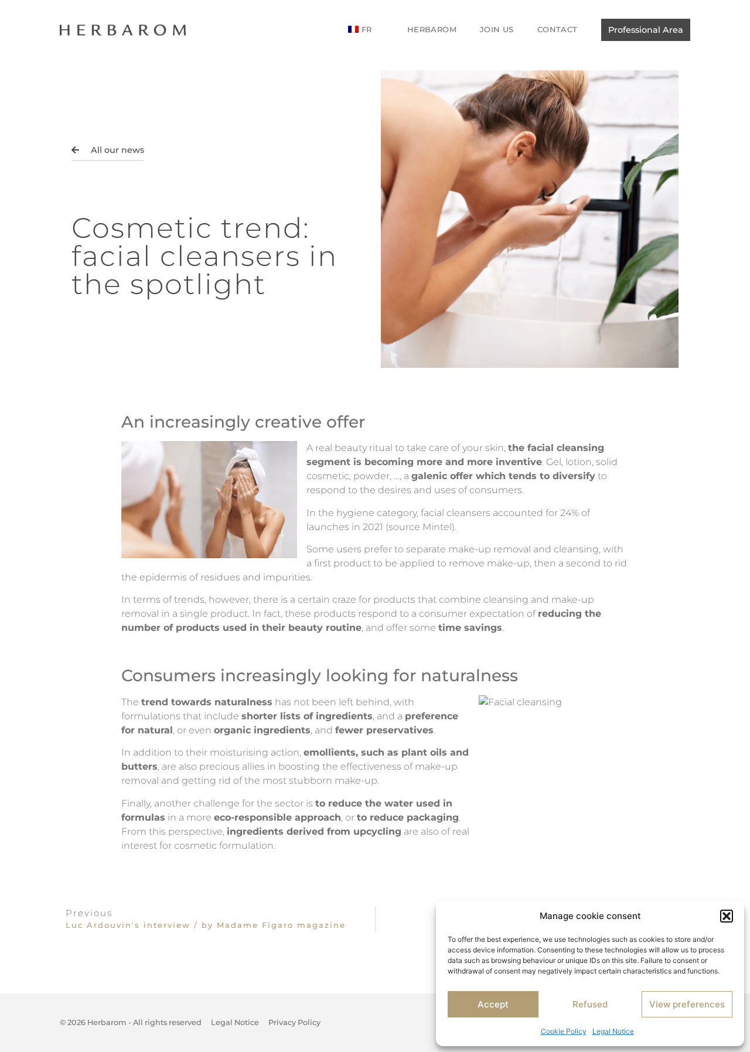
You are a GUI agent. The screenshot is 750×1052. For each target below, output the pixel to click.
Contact (557, 29)
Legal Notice (613, 1031)
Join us (497, 29)
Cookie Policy (564, 1031)
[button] (726, 916)
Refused (590, 1004)
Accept (493, 1004)
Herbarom (431, 29)
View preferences (687, 1004)
